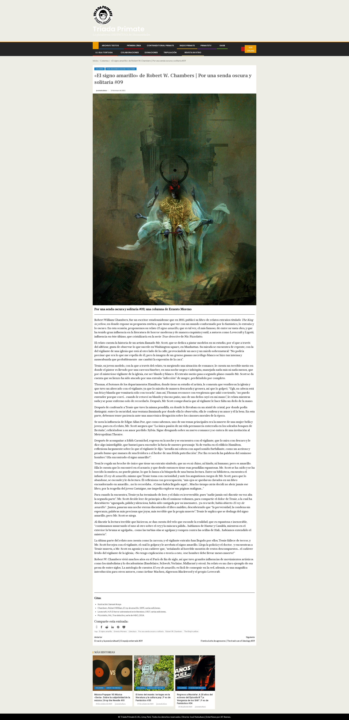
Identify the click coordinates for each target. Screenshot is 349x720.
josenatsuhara (101, 90)
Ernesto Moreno (120, 631)
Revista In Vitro (193, 52)
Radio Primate (187, 45)
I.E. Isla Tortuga (104, 52)
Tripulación (170, 52)
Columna (99, 69)
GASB (222, 45)
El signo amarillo (105, 631)
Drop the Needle (114, 688)
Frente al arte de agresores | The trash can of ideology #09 (228, 639)
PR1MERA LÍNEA (134, 45)
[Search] (239, 49)
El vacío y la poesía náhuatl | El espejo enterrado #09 (118, 639)
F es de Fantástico (155, 688)
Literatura (132, 631)
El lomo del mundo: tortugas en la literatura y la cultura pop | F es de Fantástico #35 (153, 697)
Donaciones (151, 52)
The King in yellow (191, 631)
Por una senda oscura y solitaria (121, 69)
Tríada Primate (119, 29)
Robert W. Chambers (174, 631)
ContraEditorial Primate (160, 45)
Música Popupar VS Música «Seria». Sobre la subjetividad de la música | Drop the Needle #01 (112, 697)
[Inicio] (95, 45)
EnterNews (211, 717)
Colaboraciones (130, 52)
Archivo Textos (110, 45)
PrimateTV (206, 45)
